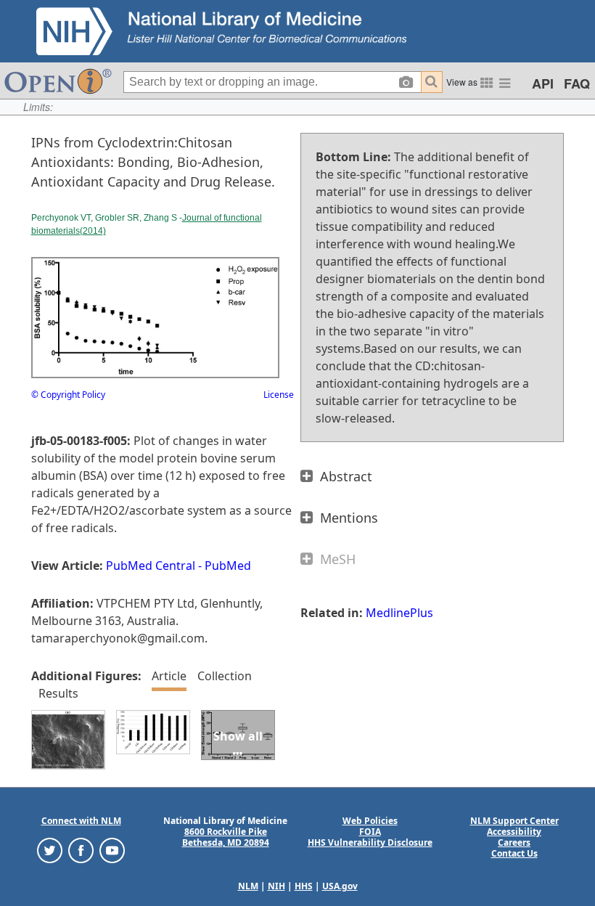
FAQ (577, 83)
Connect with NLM (81, 821)
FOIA (370, 831)
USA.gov (340, 886)
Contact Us (514, 853)
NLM (248, 886)
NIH (276, 886)
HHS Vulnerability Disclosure (370, 842)
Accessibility (514, 831)
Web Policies (370, 821)
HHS (304, 886)
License (278, 394)
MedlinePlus (399, 613)
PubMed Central (150, 566)
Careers (514, 842)
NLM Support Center (514, 821)
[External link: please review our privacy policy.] (49, 850)
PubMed (228, 566)
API (543, 83)
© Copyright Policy (68, 394)
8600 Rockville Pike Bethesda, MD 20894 (225, 837)
